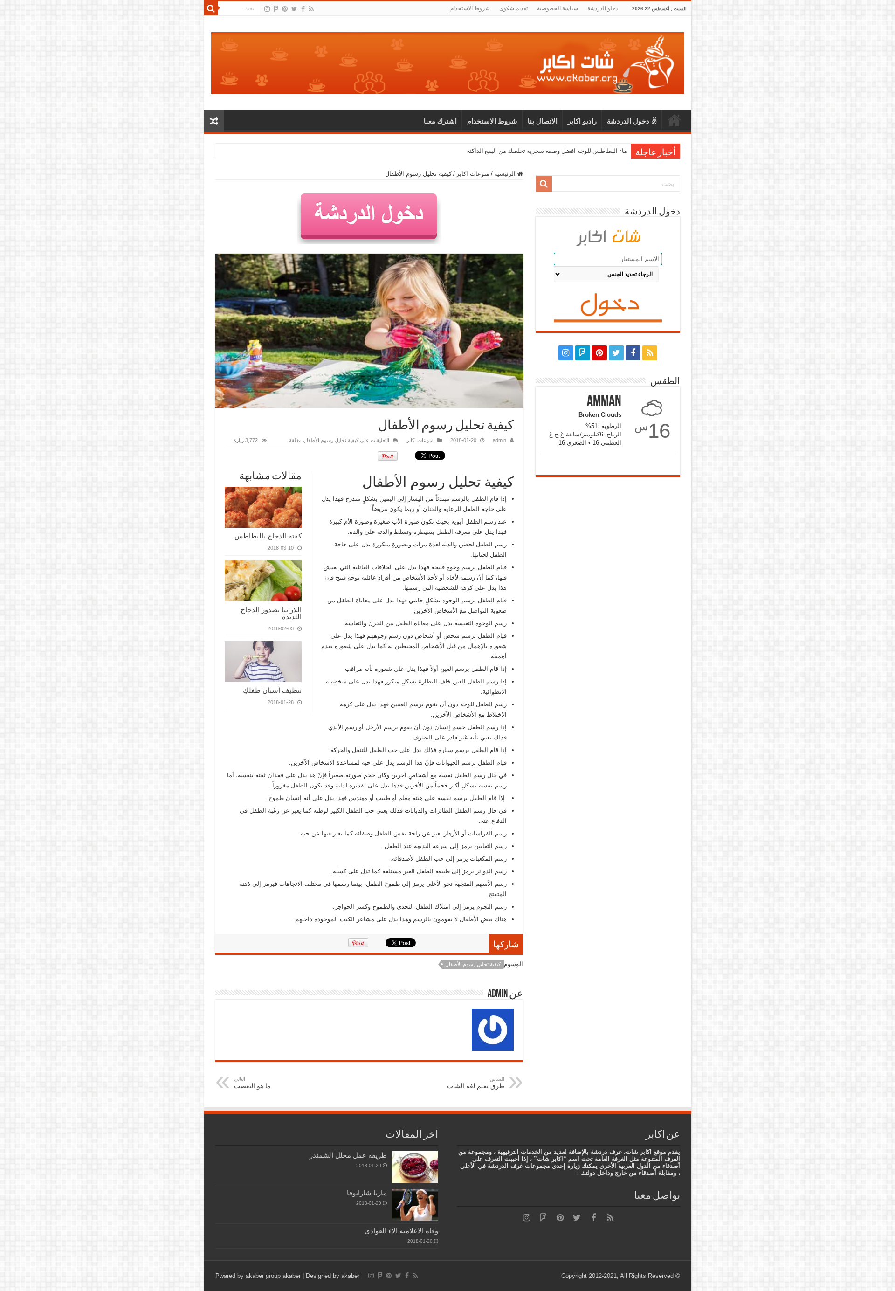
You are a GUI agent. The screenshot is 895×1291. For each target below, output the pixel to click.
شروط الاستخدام (470, 8)
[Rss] (311, 8)
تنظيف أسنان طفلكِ (272, 690)
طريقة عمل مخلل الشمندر (348, 1155)
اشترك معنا (440, 121)
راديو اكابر (582, 121)
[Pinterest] (285, 8)
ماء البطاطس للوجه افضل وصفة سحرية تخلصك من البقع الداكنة (547, 150)
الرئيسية (674, 120)
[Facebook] (303, 8)
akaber (291, 1275)
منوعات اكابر (472, 173)
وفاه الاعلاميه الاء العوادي (401, 1231)
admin (499, 440)
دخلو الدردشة (602, 8)
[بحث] (211, 8)
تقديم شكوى (513, 8)
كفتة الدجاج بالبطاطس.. (266, 536)
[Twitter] (294, 8)
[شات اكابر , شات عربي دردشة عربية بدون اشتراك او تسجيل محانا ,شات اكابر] (447, 61)
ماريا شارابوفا (367, 1193)
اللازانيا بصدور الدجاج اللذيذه (271, 613)
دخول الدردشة (628, 121)
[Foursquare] (276, 8)
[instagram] (267, 8)
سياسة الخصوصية (557, 8)
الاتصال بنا (543, 121)
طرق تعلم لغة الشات (475, 1083)
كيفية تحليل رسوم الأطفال (473, 964)
